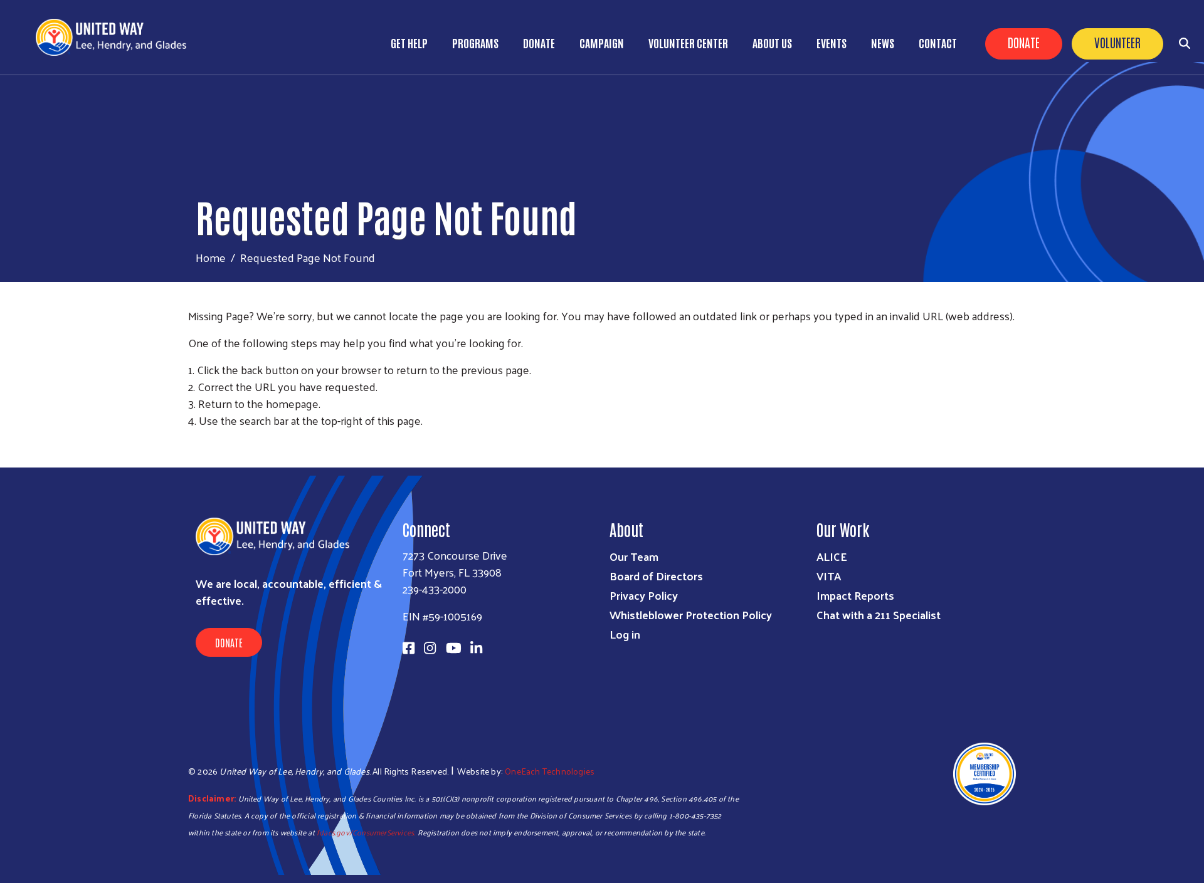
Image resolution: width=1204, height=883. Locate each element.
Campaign (601, 42)
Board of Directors (656, 575)
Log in (625, 634)
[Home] (116, 37)
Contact (938, 42)
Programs (475, 42)
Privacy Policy (644, 595)
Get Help (409, 42)
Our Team (634, 556)
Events (831, 42)
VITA (828, 575)
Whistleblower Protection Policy (691, 614)
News (882, 42)
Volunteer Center (688, 42)
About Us (772, 42)
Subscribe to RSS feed (193, 444)
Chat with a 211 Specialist (878, 614)
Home (211, 257)
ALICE (831, 556)
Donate (1024, 42)
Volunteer (1117, 42)
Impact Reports (855, 595)
